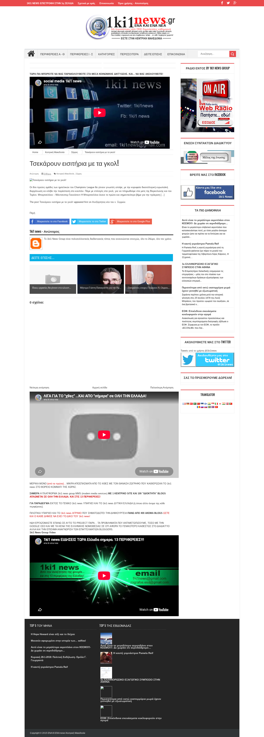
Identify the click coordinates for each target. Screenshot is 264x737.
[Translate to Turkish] (191, 404)
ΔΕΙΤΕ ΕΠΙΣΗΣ (153, 54)
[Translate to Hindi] (209, 404)
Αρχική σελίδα (99, 387)
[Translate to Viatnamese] (216, 407)
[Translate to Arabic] (194, 404)
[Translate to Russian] (202, 407)
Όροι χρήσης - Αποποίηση (133, 3)
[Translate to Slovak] (205, 407)
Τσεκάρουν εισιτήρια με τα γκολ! (56, 202)
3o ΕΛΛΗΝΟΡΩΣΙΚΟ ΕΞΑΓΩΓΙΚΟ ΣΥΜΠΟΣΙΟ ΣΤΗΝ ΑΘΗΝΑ (130, 681)
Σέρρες (79, 174)
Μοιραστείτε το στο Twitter (92, 221)
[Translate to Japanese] (220, 404)
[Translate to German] (187, 404)
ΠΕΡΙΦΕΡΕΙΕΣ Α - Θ (52, 54)
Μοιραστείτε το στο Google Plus (133, 221)
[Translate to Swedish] (209, 407)
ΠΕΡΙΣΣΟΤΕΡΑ (129, 54)
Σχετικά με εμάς (86, 3)
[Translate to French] (184, 404)
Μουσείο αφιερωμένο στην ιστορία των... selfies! (58, 640)
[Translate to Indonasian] (212, 404)
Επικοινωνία (106, 3)
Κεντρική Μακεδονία (65, 174)
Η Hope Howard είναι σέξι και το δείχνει (53, 634)
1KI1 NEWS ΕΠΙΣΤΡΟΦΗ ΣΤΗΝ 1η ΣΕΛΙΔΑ (50, 3)
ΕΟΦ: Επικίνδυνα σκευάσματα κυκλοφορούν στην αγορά (131, 719)
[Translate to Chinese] (198, 404)
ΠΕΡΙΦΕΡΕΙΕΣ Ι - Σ (81, 54)
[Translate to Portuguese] (230, 404)
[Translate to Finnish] (205, 404)
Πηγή (32, 213)
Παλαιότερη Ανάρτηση (161, 387)
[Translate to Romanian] (198, 407)
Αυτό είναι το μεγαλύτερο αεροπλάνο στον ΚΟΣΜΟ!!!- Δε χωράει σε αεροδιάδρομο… (126, 646)
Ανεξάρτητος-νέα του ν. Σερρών (108, 202)
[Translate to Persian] (223, 404)
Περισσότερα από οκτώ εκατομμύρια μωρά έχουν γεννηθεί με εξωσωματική (130, 700)
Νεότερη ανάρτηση (39, 387)
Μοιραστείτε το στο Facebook (52, 221)
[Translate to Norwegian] (227, 404)
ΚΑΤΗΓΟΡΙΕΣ (106, 54)
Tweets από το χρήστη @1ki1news (199, 350)
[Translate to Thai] (212, 407)
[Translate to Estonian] (202, 404)
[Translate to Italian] (216, 404)
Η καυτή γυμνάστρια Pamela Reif (200, 243)
